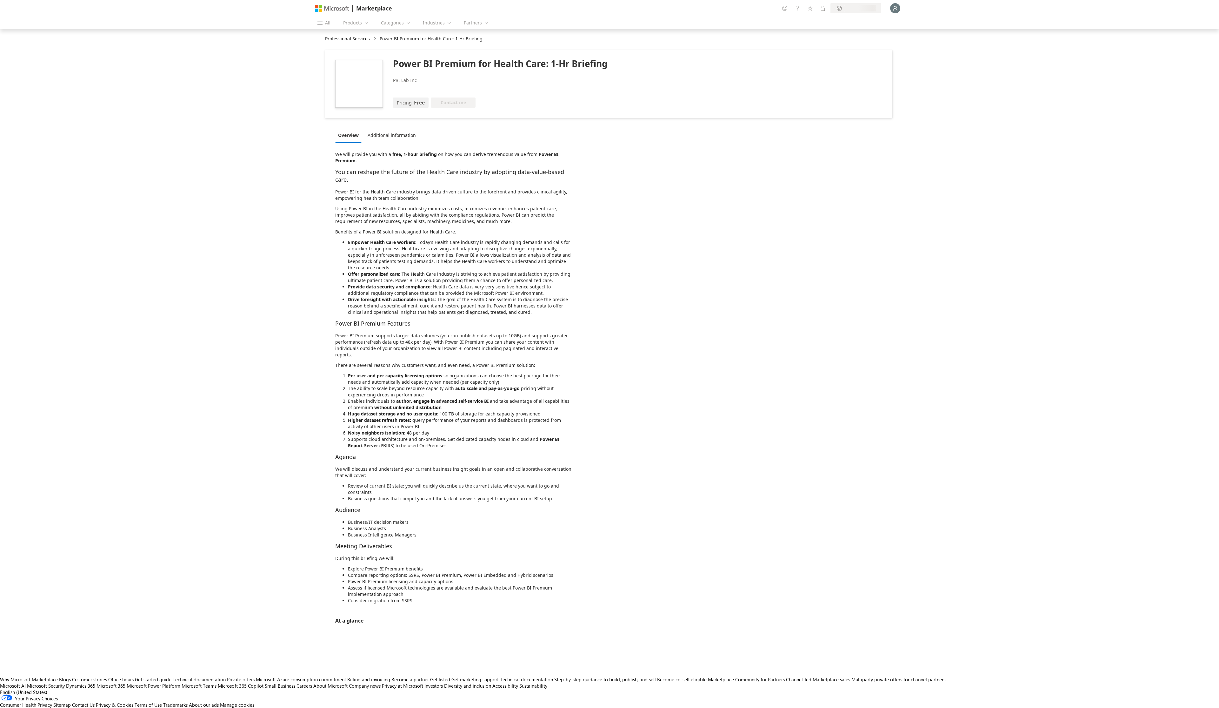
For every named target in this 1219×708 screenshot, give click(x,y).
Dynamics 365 (80, 686)
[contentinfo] (375, 39)
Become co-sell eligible (682, 679)
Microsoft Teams (199, 686)
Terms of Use (148, 705)
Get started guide (153, 679)
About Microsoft (330, 686)
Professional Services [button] (347, 39)
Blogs (65, 679)
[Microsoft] (332, 8)
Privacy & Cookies (114, 705)
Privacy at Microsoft (402, 686)
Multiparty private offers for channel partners (898, 679)
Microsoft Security (46, 686)
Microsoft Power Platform (153, 686)
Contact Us (83, 705)
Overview (348, 135)
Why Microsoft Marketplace (29, 679)
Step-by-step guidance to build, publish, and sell (605, 679)
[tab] (350, 135)
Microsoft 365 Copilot (240, 686)
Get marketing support (475, 679)
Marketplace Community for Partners (746, 679)
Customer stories (89, 679)
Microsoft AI (13, 686)
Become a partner (410, 679)
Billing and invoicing (368, 679)
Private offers (241, 679)
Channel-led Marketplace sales (818, 679)
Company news (365, 686)
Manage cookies (237, 705)
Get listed (440, 679)
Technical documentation (199, 679)
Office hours (121, 679)
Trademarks (175, 705)
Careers (304, 686)
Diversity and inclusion (467, 686)
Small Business (280, 686)
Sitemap (62, 705)
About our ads (204, 705)
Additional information (392, 135)
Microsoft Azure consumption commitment (301, 679)
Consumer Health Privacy (26, 705)
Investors (433, 686)
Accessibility (505, 686)
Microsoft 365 (111, 686)
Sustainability (533, 686)
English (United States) (23, 692)
